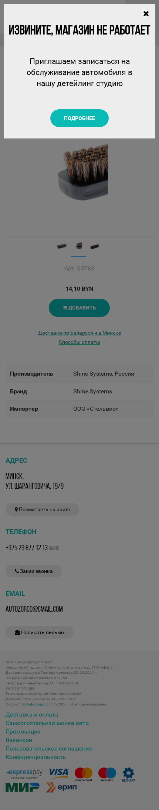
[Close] (146, 14)
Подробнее (79, 118)
